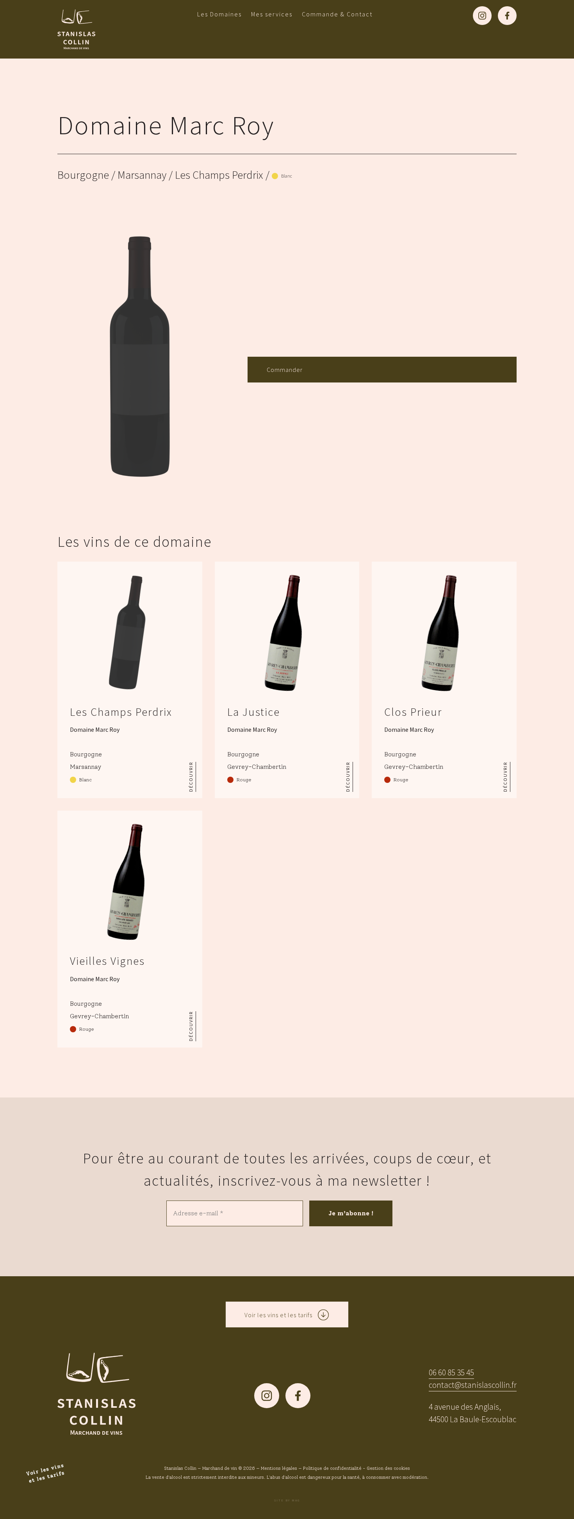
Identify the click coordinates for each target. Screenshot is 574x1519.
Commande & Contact (337, 14)
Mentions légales (279, 1468)
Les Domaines (219, 14)
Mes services (271, 14)
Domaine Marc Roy (166, 124)
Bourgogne (83, 175)
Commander (285, 370)
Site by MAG (287, 1500)
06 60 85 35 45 (451, 1372)
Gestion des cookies (388, 1468)
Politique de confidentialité (332, 1468)
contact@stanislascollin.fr (473, 1385)
